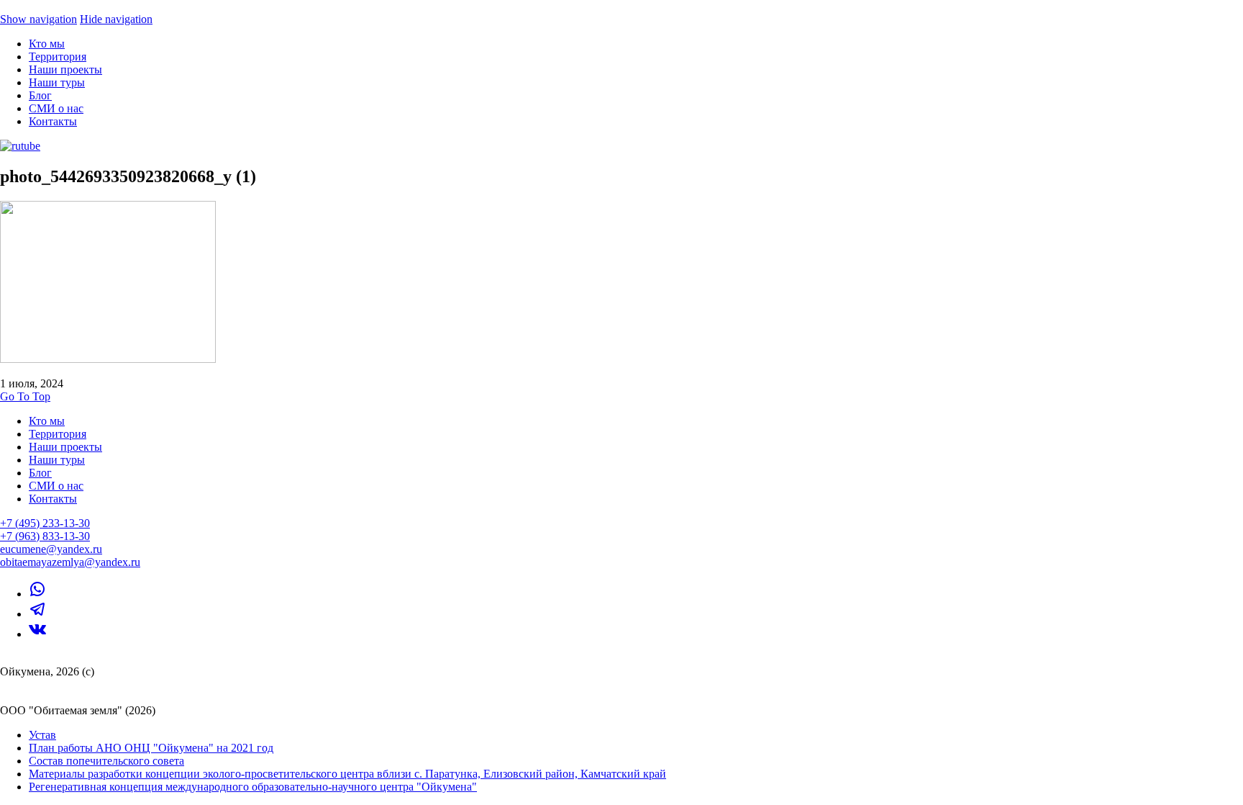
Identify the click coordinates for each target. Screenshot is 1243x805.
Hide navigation (116, 19)
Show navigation (38, 19)
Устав (42, 735)
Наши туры (57, 82)
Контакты (53, 121)
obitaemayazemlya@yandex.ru (70, 562)
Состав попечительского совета (106, 761)
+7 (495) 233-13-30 (45, 523)
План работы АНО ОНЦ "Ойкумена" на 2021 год (151, 748)
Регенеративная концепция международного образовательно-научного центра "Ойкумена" (253, 787)
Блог (40, 95)
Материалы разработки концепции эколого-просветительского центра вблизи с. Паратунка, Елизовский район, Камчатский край (347, 774)
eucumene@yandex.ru (51, 549)
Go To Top (25, 396)
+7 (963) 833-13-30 (45, 536)
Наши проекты (65, 69)
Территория (57, 56)
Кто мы (47, 43)
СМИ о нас (56, 108)
